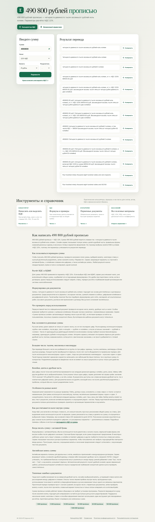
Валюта (22, 64)
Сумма (21, 44)
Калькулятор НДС (28, 27)
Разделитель (44, 64)
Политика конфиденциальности (104, 518)
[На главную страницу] (20, 10)
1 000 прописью (42, 504)
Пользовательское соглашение (127, 518)
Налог (21, 54)
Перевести (35, 75)
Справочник (88, 518)
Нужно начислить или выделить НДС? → (35, 80)
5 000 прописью (55, 504)
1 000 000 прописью (77, 508)
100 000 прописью (112, 504)
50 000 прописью (83, 504)
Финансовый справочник (52, 27)
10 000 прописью (69, 504)
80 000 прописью (97, 504)
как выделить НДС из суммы (67, 422)
